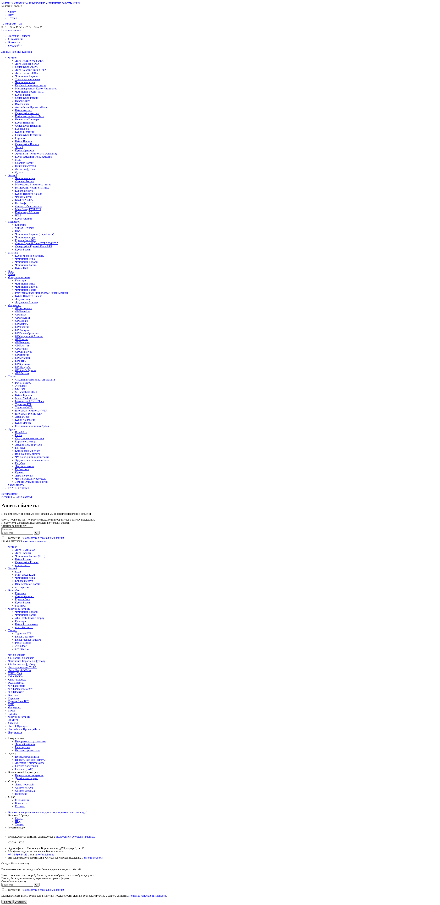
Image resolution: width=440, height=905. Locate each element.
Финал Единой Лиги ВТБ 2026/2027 (36, 243)
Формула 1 (14, 305)
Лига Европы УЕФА (27, 63)
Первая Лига (22, 100)
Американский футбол (28, 444)
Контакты (14, 42)
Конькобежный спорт (27, 450)
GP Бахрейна (22, 311)
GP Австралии (23, 308)
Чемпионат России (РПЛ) (30, 556)
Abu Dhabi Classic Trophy (29, 618)
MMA (11, 274)
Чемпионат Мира (25, 283)
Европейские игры (26, 441)
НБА (18, 230)
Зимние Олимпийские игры (31, 481)
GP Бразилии (22, 364)
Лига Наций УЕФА (26, 73)
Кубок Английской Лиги (29, 116)
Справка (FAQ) (24, 769)
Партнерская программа (29, 775)
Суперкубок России (26, 97)
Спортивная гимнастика (29, 438)
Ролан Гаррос (23, 382)
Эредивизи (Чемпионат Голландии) (36, 153)
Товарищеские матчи (27, 79)
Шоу (11, 14)
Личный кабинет (11, 51)
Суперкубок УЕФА (26, 66)
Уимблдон (21, 385)
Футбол (12, 57)
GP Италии (21, 348)
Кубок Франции (24, 150)
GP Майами (22, 373)
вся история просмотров (34, 541)
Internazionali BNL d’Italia (29, 401)
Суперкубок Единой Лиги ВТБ (33, 246)
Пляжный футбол (25, 165)
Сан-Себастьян (24, 496)
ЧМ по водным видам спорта (32, 457)
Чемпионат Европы (26, 76)
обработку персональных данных (44, 537)
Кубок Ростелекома (26, 624)
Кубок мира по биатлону (29, 255)
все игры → (22, 587)
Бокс (11, 271)
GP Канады (21, 323)
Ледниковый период (27, 302)
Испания (6, 496)
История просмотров (27, 750)
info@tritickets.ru (44, 854)
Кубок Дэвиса (23, 422)
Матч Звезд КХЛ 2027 (28, 209)
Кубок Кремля (23, 395)
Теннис (12, 376)
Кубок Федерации (25, 419)
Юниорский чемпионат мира (32, 187)
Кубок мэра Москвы (27, 212)
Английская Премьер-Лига (31, 107)
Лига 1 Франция (18, 726)
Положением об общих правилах (75, 836)
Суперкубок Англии (27, 113)
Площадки (21, 793)
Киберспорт (22, 469)
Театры (12, 18)
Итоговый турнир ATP (28, 413)
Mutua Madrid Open (26, 398)
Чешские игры (23, 196)
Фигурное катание (19, 277)
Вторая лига (22, 104)
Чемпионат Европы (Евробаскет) (34, 234)
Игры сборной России (28, 583)
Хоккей (12, 175)
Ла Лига (13, 719)
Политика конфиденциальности (147, 895)
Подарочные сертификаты (30, 741)
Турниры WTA (24, 407)
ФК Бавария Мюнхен (20, 688)
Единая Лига (22, 599)
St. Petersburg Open (26, 391)
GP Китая (20, 314)
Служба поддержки (26, 765)
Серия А (20, 138)
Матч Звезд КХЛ (25, 574)
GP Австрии (22, 330)
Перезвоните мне (11, 30)
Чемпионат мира (25, 82)
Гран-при (20, 280)
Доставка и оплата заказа (30, 762)
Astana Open (22, 416)
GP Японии (22, 354)
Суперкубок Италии (27, 144)
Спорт (12, 11)
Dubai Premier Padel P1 (28, 639)
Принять (7, 902)
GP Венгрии (22, 342)
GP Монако (21, 320)
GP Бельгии (22, 345)
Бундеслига (22, 128)
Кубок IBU (21, 268)
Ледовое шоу (22, 299)
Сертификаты (16, 484)
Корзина (27, 51)
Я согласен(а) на (34, 537)
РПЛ (11, 704)
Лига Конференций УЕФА (30, 69)
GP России (21, 339)
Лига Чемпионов (25, 549)
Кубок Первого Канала (28, 193)
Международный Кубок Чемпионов (36, 88)
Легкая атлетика (24, 466)
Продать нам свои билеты (30, 759)
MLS (18, 159)
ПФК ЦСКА (15, 676)
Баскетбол (14, 221)
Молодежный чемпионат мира (33, 184)
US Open (20, 388)
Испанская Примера (27, 119)
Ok (36, 533)
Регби (18, 435)
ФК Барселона (16, 685)
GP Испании (22, 317)
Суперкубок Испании (28, 125)
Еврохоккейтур (24, 190)
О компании (15, 39)
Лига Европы (23, 552)
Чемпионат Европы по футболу (26, 661)
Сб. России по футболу (21, 664)
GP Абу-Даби (23, 367)
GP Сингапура (23, 351)
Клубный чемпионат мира (30, 85)
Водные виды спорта (27, 453)
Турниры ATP (23, 404)
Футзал (19, 172)
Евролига (20, 224)
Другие (12, 429)
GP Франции (22, 326)
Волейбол (21, 432)
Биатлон (13, 252)
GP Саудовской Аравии (29, 336)
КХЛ (18, 571)
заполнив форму (93, 857)
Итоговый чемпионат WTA (31, 410)
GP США (20, 361)
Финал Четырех (24, 227)
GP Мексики (22, 357)
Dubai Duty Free (24, 636)
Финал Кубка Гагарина (28, 206)
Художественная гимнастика (32, 460)
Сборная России (24, 162)
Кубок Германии (25, 131)
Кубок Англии (23, 110)
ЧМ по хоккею (16, 654)
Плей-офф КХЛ (24, 203)
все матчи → (22, 565)
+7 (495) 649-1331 (18, 854)
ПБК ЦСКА (15, 673)
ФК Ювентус (16, 691)
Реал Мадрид (16, 682)
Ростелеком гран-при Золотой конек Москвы (41, 292)
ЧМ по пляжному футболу (30, 478)
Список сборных (25, 790)
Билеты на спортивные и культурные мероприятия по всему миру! (40, 2)
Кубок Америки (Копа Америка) (34, 156)
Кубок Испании (24, 122)
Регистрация (22, 747)
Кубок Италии (23, 141)
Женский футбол (25, 169)
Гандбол (20, 463)
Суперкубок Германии (28, 134)
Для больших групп (26, 778)
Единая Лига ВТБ (18, 701)
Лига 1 (19, 147)
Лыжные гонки (24, 475)
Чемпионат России (26, 265)
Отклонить (20, 902)
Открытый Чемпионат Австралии (35, 379)
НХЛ (18, 215)
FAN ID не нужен (18, 487)
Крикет (19, 472)
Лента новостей (24, 784)
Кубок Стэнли (23, 218)
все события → (24, 627)
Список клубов (24, 787)
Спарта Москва (17, 679)
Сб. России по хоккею (21, 657)
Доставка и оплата (19, 35)
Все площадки (9, 493)
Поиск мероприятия (27, 756)
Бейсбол (20, 447)
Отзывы (15, 45)
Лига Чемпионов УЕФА (29, 60)
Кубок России (23, 249)
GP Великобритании (27, 333)
